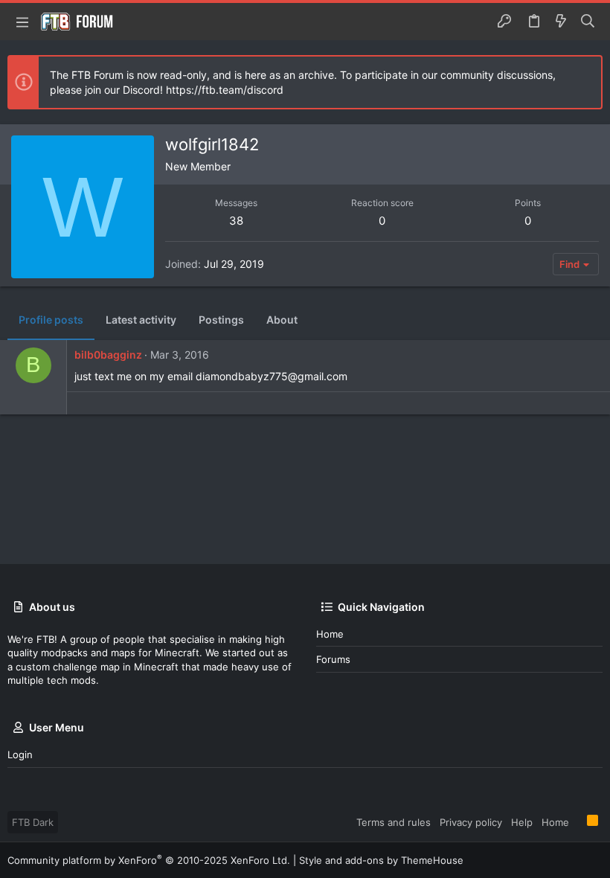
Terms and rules (393, 822)
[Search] (588, 21)
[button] (22, 21)
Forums (333, 659)
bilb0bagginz (108, 354)
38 (236, 221)
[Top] (578, 821)
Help (522, 822)
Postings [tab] (221, 319)
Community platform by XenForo (148, 860)
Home (330, 634)
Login (20, 754)
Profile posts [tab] (51, 319)
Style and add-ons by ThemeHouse (381, 860)
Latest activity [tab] (141, 319)
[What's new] (561, 21)
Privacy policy (471, 822)
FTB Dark (33, 822)
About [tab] (282, 319)
